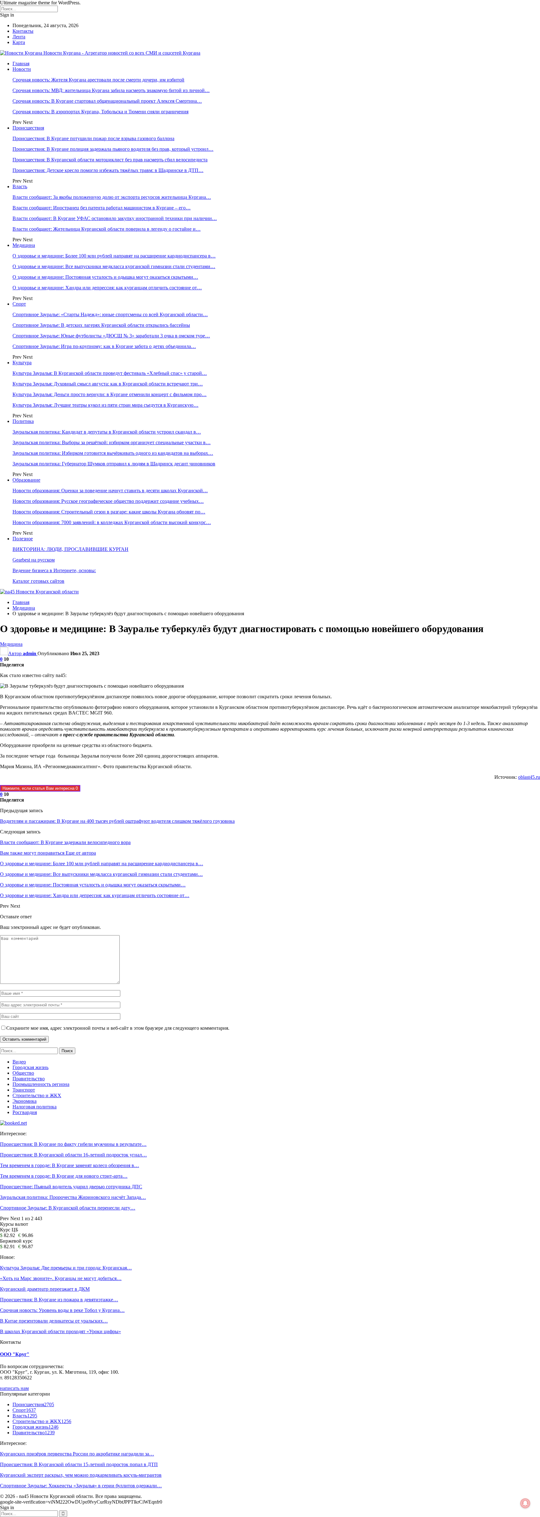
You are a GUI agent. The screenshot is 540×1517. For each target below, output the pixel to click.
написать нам (14, 1388)
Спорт (19, 304)
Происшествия (28, 127)
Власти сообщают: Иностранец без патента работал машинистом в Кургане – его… (101, 207)
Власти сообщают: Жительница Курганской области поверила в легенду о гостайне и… (106, 229)
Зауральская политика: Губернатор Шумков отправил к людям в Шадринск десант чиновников (113, 463)
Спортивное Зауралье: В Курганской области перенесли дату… (67, 1207)
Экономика (24, 1101)
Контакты (22, 31)
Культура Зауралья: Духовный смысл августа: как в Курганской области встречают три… (107, 383)
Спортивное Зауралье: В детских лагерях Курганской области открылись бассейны (101, 325)
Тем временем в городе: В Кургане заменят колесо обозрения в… (69, 1165)
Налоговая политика (34, 1106)
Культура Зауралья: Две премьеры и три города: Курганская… (66, 1267)
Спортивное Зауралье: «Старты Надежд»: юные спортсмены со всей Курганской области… (110, 314)
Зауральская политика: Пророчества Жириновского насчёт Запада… (73, 1197)
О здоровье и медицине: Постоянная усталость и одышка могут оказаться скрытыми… (105, 277)
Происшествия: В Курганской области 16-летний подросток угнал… (73, 1154)
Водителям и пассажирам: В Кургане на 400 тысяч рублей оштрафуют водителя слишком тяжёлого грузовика (117, 821)
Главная (20, 63)
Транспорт (23, 1089)
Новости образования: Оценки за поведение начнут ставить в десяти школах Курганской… (110, 490)
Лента (18, 36)
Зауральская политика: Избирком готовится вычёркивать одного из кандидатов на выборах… (112, 453)
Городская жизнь (30, 1067)
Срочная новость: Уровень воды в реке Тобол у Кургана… (62, 1310)
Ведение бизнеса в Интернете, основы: (54, 570)
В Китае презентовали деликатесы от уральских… (54, 1320)
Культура (22, 362)
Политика (23, 421)
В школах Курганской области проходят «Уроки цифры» (60, 1331)
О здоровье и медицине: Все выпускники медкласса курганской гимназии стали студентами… (113, 266)
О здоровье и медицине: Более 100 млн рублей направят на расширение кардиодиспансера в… (114, 255)
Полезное (22, 538)
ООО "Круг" (14, 1354)
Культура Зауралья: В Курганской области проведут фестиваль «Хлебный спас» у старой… (109, 373)
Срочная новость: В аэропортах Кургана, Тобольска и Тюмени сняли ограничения (100, 111)
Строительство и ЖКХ (36, 1095)
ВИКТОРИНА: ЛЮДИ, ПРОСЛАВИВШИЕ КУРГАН (70, 549)
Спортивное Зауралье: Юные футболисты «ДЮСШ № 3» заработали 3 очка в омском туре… (111, 335)
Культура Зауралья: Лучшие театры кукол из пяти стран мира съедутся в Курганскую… (105, 405)
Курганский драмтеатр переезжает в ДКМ (45, 1289)
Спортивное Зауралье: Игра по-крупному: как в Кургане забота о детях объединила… (104, 346)
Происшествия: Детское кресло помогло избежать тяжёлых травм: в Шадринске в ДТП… (107, 170)
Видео (19, 1061)
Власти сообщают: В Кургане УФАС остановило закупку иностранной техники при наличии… (114, 218)
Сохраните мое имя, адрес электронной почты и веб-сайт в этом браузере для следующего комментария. (117, 1028)
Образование (26, 480)
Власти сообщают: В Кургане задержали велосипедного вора (65, 842)
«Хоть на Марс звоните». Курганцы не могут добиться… (61, 1278)
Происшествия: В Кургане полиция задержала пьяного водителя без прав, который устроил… (112, 149)
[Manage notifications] (525, 1503)
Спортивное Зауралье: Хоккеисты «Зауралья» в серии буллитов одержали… (81, 1485)
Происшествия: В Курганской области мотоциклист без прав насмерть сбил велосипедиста (110, 159)
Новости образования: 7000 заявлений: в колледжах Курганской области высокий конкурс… (111, 522)
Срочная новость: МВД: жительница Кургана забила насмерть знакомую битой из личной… (111, 90)
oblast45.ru (529, 777)
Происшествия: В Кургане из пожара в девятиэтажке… (59, 1299)
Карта (18, 42)
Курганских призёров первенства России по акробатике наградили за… (77, 1453)
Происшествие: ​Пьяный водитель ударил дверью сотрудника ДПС (71, 1186)
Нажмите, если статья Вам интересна (40, 788)
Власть (19, 186)
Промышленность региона (40, 1084)
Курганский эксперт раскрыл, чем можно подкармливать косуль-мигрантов (81, 1475)
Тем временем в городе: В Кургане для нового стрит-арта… (64, 1176)
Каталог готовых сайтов (38, 581)
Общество (23, 1073)
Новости (21, 69)
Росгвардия (24, 1112)
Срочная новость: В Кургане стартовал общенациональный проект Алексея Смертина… (107, 101)
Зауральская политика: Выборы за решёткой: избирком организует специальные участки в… (111, 442)
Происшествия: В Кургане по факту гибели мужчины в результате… (73, 1144)
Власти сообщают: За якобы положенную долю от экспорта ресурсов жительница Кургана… (111, 197)
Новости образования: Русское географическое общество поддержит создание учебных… (108, 501)
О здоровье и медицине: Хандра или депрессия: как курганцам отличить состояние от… (107, 287)
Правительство (28, 1078)
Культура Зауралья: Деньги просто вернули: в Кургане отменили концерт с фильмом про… (109, 394)
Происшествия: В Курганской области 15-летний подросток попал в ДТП (79, 1464)
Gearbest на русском (33, 559)
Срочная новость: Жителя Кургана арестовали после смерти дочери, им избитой (98, 79)
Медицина (23, 245)
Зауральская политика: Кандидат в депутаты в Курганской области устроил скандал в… (106, 431)
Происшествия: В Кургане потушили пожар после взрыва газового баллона (93, 138)
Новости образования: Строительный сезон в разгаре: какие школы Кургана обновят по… (108, 511)
